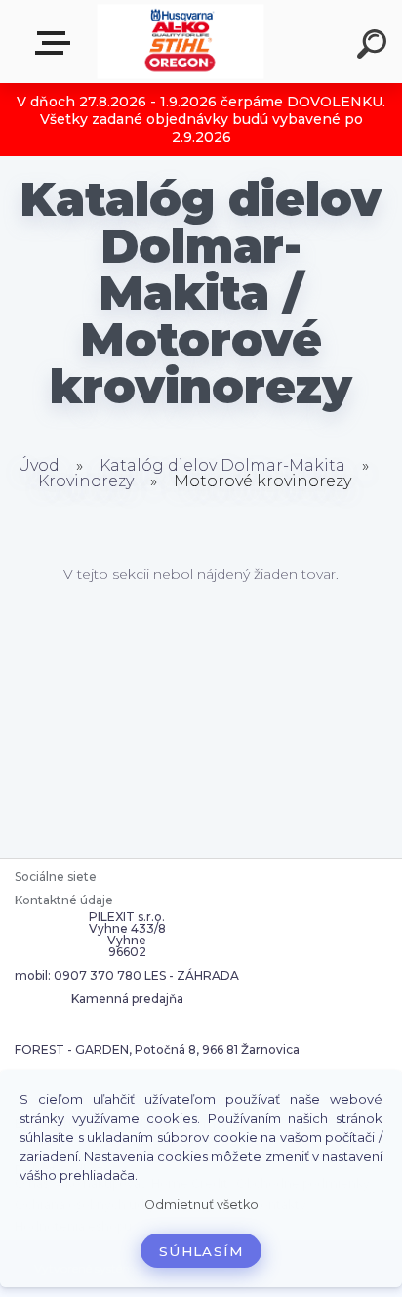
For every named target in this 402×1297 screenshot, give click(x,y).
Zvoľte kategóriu (56, 43)
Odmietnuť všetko (201, 1204)
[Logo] (181, 41)
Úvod (39, 465)
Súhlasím (201, 1251)
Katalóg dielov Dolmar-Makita (222, 465)
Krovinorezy (86, 481)
